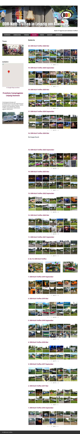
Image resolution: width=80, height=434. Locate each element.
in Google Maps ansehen (13, 87)
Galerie (34, 35)
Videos (42, 35)
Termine (26, 35)
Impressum (59, 35)
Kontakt (49, 35)
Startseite (7, 35)
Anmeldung (17, 35)
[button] (8, 72)
